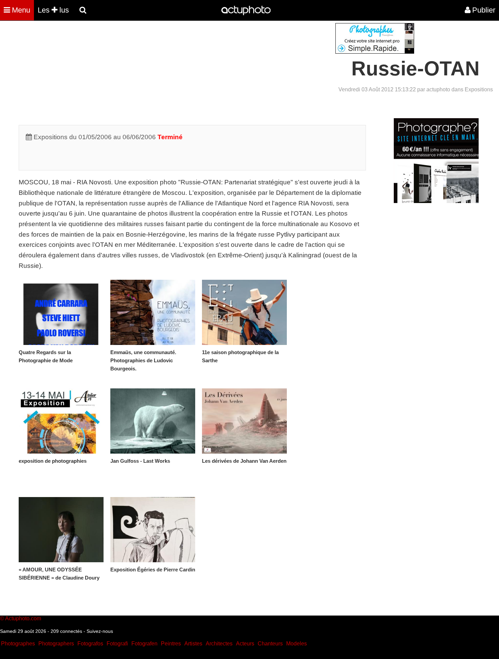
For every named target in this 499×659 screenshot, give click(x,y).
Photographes (18, 643)
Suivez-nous (100, 631)
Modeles (296, 643)
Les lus (53, 10)
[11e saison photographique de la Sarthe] (244, 312)
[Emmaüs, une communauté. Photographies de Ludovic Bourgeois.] (152, 312)
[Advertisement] (208, 70)
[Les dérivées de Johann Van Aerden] (244, 421)
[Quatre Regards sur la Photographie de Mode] (61, 312)
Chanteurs (270, 643)
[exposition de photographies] (61, 421)
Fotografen (144, 643)
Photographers (56, 643)
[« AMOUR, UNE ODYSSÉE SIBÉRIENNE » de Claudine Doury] (61, 529)
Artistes (193, 643)
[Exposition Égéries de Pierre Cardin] (152, 529)
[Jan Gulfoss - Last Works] (152, 421)
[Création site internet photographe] (374, 52)
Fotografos (90, 643)
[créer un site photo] (436, 201)
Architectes (219, 643)
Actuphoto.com (23, 618)
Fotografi (117, 643)
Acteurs (245, 643)
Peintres (171, 643)
